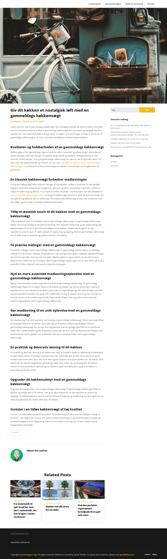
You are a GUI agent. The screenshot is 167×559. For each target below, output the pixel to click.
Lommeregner (94, 4)
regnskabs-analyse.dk (20, 542)
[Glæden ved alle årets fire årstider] (57, 489)
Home (147, 554)
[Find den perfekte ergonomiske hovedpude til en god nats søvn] (89, 488)
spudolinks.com (127, 554)
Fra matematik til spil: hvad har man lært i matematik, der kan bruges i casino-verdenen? (25, 510)
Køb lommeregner (113, 4)
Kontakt (150, 4)
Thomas (17, 121)
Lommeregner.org (28, 554)
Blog (155, 554)
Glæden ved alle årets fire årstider (125, 143)
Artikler (15, 432)
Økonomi (114, 166)
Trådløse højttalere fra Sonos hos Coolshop (129, 139)
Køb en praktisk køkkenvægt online (27, 195)
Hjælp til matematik (134, 4)
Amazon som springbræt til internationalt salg (131, 147)
